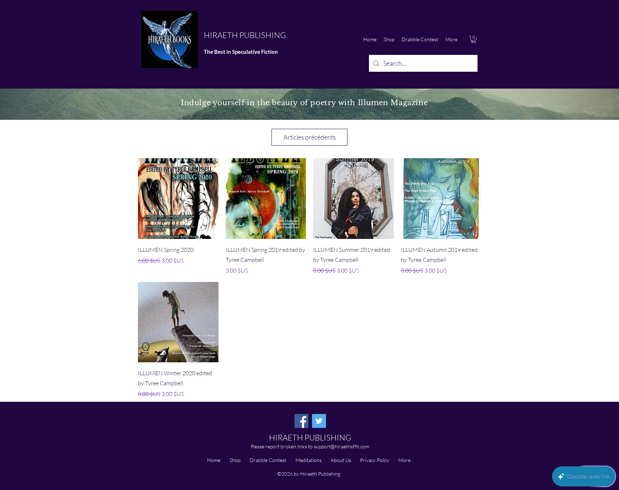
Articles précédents (309, 137)
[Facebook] (301, 421)
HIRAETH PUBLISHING (245, 35)
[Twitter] (319, 421)
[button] (473, 39)
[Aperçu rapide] (178, 198)
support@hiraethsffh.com (341, 446)
